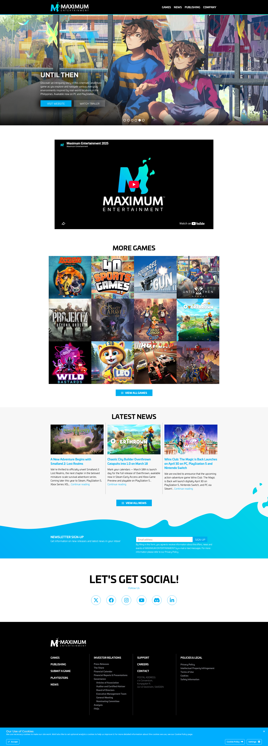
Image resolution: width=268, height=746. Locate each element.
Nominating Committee (107, 701)
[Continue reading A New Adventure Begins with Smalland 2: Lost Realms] (77, 455)
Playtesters (59, 678)
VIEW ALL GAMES (136, 393)
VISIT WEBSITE (55, 103)
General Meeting (104, 697)
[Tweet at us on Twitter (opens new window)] (96, 600)
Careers (143, 664)
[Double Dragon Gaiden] (155, 320)
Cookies (184, 675)
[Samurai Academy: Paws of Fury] (70, 277)
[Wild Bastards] (70, 362)
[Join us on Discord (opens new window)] (157, 600)
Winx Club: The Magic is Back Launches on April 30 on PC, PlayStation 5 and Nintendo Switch (190, 463)
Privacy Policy (171, 551)
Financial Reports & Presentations (110, 675)
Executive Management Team (111, 693)
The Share (99, 667)
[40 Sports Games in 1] (112, 277)
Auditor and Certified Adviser (110, 686)
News (178, 7)
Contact (143, 671)
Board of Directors (105, 690)
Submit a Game (61, 671)
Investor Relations (107, 657)
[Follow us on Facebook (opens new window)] (111, 600)
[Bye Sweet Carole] (112, 320)
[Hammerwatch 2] (198, 362)
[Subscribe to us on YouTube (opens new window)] (141, 600)
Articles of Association (107, 682)
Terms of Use (187, 671)
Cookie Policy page (183, 734)
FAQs (96, 708)
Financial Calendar (103, 671)
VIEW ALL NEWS (136, 503)
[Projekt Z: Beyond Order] (70, 320)
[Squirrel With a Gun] (155, 277)
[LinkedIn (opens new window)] (172, 600)
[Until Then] (198, 277)
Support (143, 657)
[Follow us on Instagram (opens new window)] (126, 600)
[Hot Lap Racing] (155, 362)
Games (166, 7)
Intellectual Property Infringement (197, 668)
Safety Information (190, 679)
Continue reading (80, 484)
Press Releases (101, 663)
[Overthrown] (198, 320)
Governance (100, 678)
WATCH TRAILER (88, 103)
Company (209, 7)
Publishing (192, 7)
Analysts (98, 704)
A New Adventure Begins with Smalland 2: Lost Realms (71, 461)
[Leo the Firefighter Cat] (112, 362)
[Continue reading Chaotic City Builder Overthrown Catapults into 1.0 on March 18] (134, 455)
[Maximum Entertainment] (70, 10)
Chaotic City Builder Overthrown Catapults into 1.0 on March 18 (129, 461)
